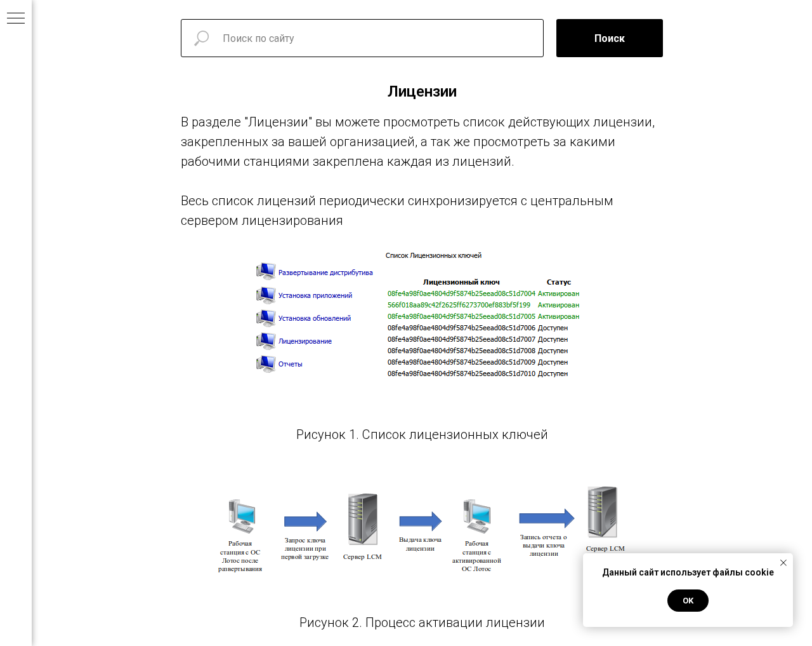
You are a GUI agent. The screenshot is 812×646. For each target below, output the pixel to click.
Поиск (609, 38)
